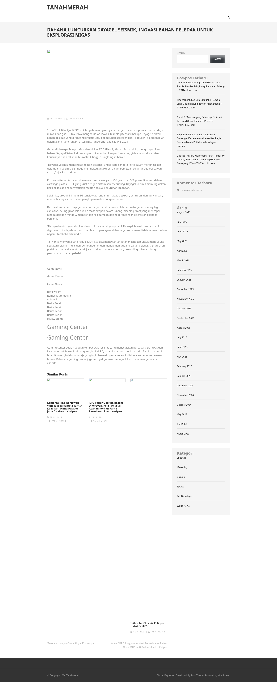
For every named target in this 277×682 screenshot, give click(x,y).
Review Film (54, 292)
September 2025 (185, 318)
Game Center (55, 276)
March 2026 (183, 260)
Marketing (182, 467)
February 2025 (184, 366)
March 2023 (183, 433)
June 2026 (182, 231)
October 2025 (184, 308)
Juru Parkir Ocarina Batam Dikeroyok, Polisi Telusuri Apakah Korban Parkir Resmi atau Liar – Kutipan (106, 407)
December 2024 (185, 385)
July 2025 (182, 337)
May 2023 (182, 414)
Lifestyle (181, 457)
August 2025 (183, 327)
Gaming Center (67, 327)
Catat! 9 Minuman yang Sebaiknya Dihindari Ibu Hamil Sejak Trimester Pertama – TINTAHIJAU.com (199, 121)
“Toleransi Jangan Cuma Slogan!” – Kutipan (71, 643)
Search (181, 53)
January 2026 (184, 279)
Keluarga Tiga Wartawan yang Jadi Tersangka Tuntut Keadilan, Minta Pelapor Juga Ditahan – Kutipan (64, 407)
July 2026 (182, 222)
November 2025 (185, 299)
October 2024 (184, 404)
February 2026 (184, 270)
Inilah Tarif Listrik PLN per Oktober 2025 (147, 624)
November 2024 (185, 395)
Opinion (181, 477)
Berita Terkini (55, 303)
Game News (54, 268)
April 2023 (182, 424)
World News (183, 505)
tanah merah (76, 119)
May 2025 (182, 356)
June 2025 (182, 347)
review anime (55, 318)
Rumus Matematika (59, 295)
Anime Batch (54, 299)
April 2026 (182, 250)
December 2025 (185, 289)
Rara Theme (197, 675)
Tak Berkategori (185, 496)
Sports (180, 486)
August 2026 (183, 212)
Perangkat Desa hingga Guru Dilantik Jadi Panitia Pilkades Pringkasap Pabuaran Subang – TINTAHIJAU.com (201, 86)
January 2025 (184, 376)
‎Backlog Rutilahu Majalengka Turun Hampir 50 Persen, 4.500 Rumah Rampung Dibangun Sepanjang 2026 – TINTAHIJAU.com (201, 159)
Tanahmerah (67, 7)
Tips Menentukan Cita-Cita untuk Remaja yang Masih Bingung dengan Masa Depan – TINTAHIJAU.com (199, 103)
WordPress (223, 675)
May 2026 (182, 241)
